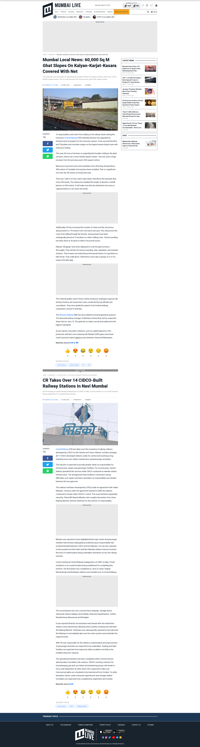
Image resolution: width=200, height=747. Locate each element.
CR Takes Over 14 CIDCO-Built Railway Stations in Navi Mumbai (77, 375)
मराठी (71, 343)
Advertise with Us (121, 12)
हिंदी (77, 343)
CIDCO (71, 706)
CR (83, 365)
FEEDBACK (121, 725)
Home (44, 54)
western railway (74, 365)
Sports (110, 12)
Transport (51, 54)
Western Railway (66, 315)
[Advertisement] (100, 37)
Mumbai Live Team (51, 85)
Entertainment (99, 12)
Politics (63, 12)
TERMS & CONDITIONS (85, 725)
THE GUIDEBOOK (65, 725)
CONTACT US (136, 725)
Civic (56, 12)
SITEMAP (151, 725)
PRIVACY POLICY (105, 725)
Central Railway (70, 138)
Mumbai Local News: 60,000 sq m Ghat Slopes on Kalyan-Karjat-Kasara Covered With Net (82, 54)
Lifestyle (89, 12)
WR (89, 365)
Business (79, 12)
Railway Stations (82, 706)
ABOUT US (49, 725)
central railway (61, 365)
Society (71, 12)
